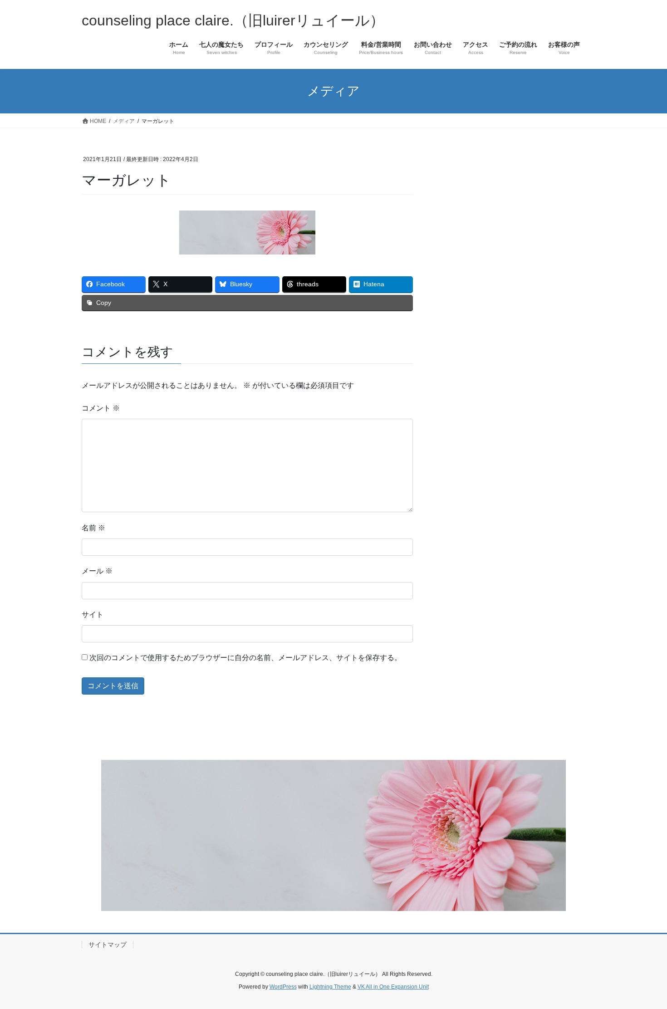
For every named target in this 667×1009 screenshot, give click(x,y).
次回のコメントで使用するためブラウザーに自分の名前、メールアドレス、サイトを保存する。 (245, 657)
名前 (93, 528)
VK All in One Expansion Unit (393, 987)
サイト (92, 614)
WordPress (283, 987)
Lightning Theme (330, 987)
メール (97, 571)
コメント (101, 408)
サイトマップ (107, 944)
